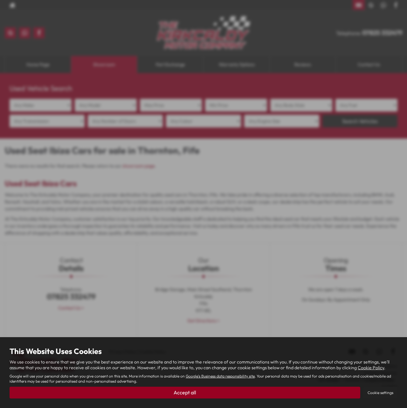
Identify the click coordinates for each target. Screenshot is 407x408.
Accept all (185, 392)
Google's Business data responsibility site (220, 376)
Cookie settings (380, 392)
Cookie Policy (371, 368)
